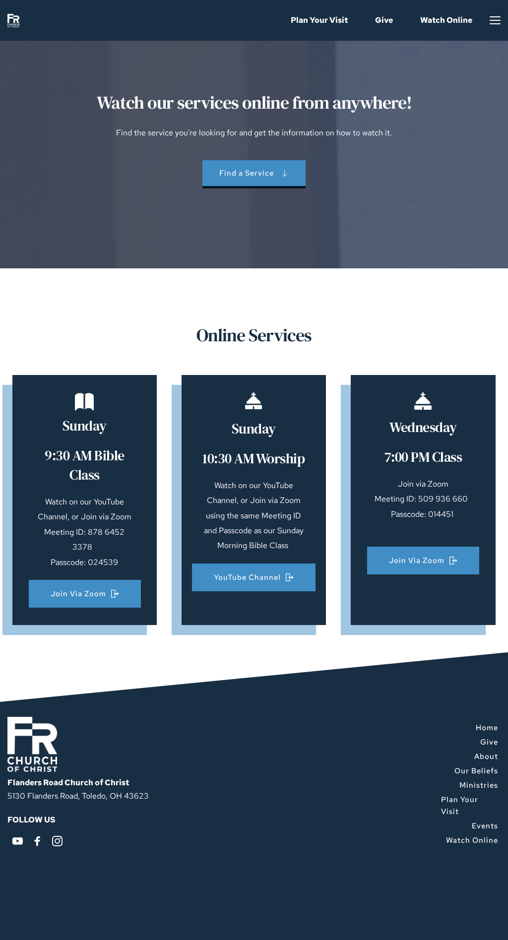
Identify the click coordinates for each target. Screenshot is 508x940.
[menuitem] (319, 20)
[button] (495, 20)
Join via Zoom (275, 500)
